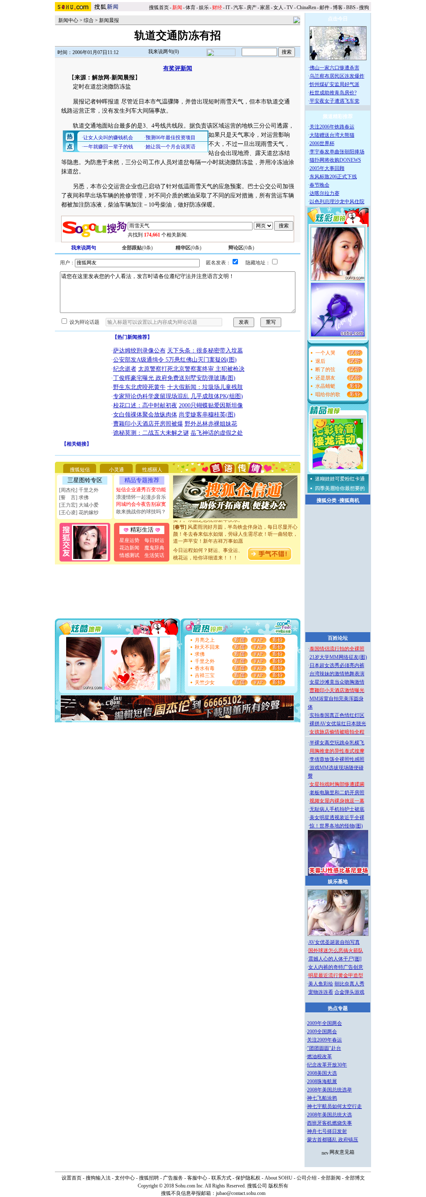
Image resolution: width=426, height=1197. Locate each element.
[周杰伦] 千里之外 (79, 490)
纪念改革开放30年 (327, 1065)
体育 (191, 7)
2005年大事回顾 (327, 168)
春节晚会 (319, 185)
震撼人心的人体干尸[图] (335, 959)
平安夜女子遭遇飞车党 (334, 101)
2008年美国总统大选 (329, 1115)
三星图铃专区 (84, 480)
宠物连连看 (320, 992)
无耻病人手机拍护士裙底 (337, 809)
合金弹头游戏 (349, 992)
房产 (252, 7)
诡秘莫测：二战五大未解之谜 (151, 433)
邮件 (324, 7)
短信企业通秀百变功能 (141, 490)
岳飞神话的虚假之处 (217, 433)
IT (227, 7)
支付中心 (125, 1178)
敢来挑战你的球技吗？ (141, 512)
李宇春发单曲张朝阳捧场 (337, 152)
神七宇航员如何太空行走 (334, 1106)
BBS (351, 7)
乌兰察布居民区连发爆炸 (337, 76)
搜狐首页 (159, 7)
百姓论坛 (338, 638)
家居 (265, 7)
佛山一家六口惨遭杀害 (334, 68)
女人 (278, 7)
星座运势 (129, 540)
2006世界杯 (322, 143)
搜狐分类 (327, 500)
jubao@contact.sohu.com (240, 1193)
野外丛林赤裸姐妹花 (211, 424)
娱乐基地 (338, 881)
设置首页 (72, 1178)
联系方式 (221, 1178)
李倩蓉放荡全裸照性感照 (337, 759)
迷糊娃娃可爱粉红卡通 (340, 479)
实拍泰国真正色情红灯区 (337, 715)
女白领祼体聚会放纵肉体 (145, 414)
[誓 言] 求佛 (74, 497)
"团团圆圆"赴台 (324, 1048)
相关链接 (77, 444)
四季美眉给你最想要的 (340, 488)
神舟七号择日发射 (327, 1131)
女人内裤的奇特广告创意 (335, 967)
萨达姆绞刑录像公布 (139, 350)
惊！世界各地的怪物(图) (336, 826)
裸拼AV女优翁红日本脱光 (338, 724)
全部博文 (355, 1178)
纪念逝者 (124, 369)
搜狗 (364, 7)
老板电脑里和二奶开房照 (337, 793)
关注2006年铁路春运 (332, 127)
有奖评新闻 (177, 68)
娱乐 (204, 7)
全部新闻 (331, 1178)
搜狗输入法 (98, 1178)
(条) (137, 248)
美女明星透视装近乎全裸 (337, 817)
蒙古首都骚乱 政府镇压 (332, 1140)
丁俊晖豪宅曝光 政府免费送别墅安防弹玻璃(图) (174, 378)
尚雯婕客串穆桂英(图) (207, 414)
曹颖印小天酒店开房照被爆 (148, 424)
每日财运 (154, 540)
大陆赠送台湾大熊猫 (332, 135)
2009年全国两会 (324, 1023)
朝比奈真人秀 (349, 984)
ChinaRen (306, 7)
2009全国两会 (322, 1031)
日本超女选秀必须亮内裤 (337, 665)
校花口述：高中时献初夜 (145, 405)
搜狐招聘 (149, 1178)
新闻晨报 (109, 20)
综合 (89, 20)
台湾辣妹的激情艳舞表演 (337, 674)
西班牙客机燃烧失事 (329, 1123)
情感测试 (129, 555)
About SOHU (278, 1178)
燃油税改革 (319, 1056)
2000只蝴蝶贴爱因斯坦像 (211, 405)
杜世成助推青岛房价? (333, 93)
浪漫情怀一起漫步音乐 (141, 497)
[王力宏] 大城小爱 (79, 505)
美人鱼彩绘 (320, 984)
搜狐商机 (349, 500)
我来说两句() (163, 51)
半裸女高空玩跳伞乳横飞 (337, 743)
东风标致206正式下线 (333, 177)
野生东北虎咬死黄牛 (139, 387)
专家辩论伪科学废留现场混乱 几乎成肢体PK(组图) (178, 396)
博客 (338, 7)
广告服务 (173, 1178)
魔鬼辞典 (154, 548)
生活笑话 (154, 555)
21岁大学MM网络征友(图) (338, 657)
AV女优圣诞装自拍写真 (334, 942)
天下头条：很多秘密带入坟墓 (205, 350)
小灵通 (116, 470)
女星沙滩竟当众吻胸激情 (337, 682)
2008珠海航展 (322, 1081)
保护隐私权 (247, 1178)
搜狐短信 (80, 470)
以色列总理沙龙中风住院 (337, 201)
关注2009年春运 (324, 1040)
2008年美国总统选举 (329, 1090)
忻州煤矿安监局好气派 (334, 84)
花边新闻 (129, 548)
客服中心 (197, 1178)
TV (290, 7)
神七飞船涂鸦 (322, 1098)
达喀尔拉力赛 (324, 193)
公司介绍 (307, 1178)
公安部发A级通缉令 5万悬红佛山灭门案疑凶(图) (175, 360)
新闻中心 (68, 20)
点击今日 (338, 19)
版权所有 (278, 1186)
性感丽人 (152, 470)
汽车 (238, 7)
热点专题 (338, 1008)
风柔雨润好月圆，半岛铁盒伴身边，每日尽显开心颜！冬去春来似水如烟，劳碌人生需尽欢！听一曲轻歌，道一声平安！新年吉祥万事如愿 (235, 529)
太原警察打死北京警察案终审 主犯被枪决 (191, 369)
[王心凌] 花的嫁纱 (79, 512)
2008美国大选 (322, 1073)
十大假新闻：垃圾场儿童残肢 (205, 387)
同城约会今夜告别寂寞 (141, 504)
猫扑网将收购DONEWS (335, 160)
